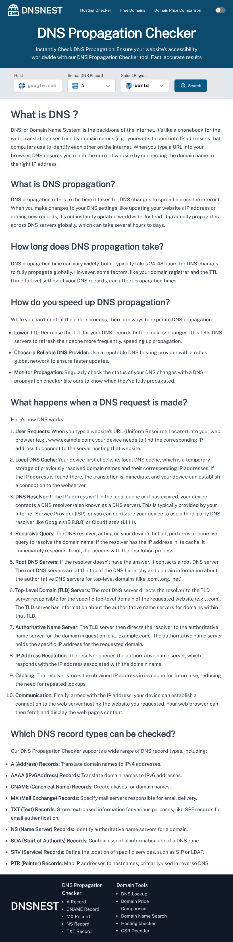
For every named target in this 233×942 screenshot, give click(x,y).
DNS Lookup (134, 894)
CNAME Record (82, 909)
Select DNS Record (85, 75)
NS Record (78, 924)
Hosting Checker (95, 10)
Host (18, 75)
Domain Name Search (144, 916)
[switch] (220, 10)
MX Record (78, 916)
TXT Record (79, 931)
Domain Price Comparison (177, 10)
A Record (76, 902)
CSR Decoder (135, 930)
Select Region (134, 75)
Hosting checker (138, 923)
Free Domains (132, 10)
